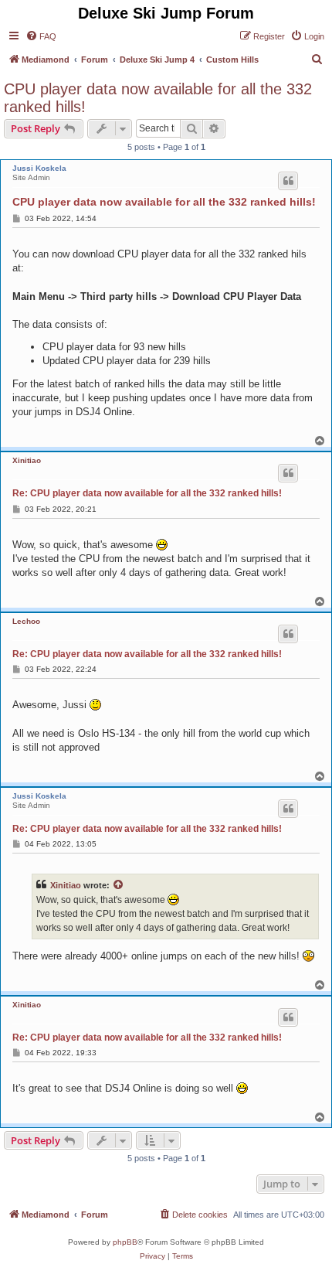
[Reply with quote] (288, 181)
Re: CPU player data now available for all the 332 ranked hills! (147, 493)
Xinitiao (26, 460)
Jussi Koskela (39, 168)
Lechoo (26, 621)
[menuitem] (40, 36)
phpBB (125, 1242)
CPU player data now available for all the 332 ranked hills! (158, 97)
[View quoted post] (119, 885)
